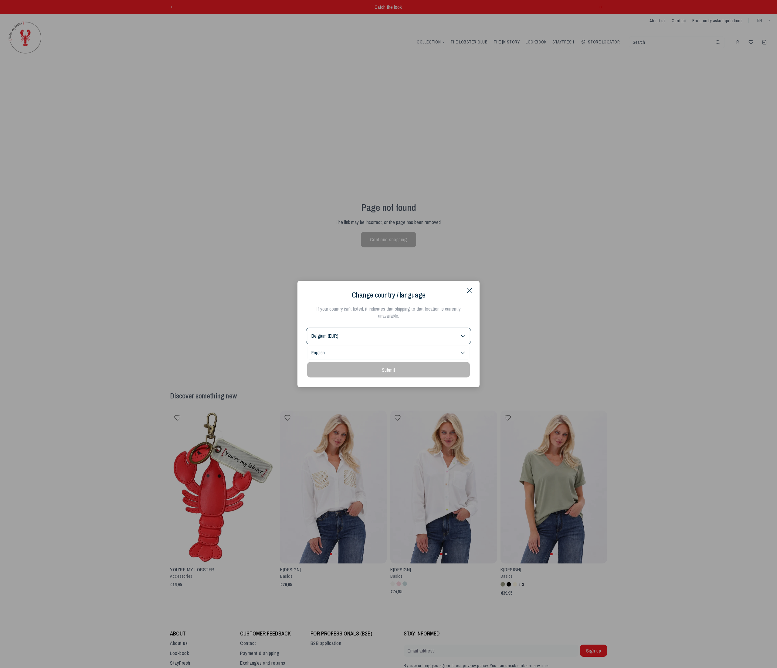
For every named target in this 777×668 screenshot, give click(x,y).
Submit (388, 370)
